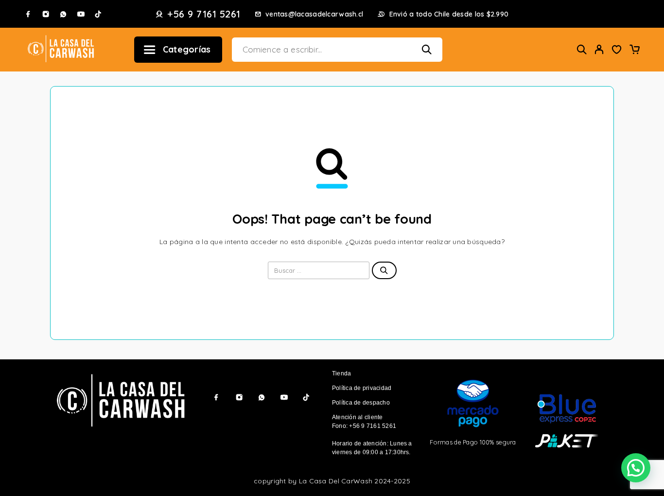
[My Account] (599, 49)
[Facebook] (28, 14)
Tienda (341, 373)
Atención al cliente (357, 417)
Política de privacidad (361, 388)
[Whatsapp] (63, 14)
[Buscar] (582, 49)
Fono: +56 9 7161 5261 (364, 426)
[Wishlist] (617, 50)
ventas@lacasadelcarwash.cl (314, 14)
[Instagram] (45, 14)
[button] (635, 467)
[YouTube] (80, 14)
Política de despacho (361, 402)
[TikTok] (98, 14)
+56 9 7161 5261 (204, 14)
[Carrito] (634, 50)
